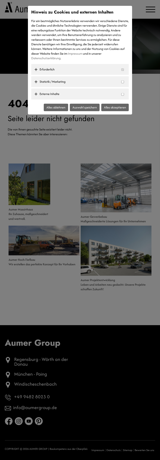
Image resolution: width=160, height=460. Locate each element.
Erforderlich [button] (47, 69)
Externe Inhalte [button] (49, 94)
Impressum (75, 53)
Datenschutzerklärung (45, 58)
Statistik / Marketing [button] (52, 81)
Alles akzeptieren (115, 107)
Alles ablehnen (55, 107)
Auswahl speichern (84, 107)
